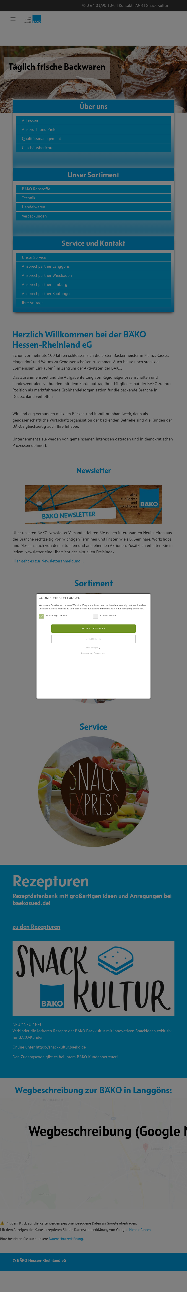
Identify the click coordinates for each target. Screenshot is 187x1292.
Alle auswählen (93, 628)
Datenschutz (100, 653)
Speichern (93, 639)
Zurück (9, 86)
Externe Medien (108, 615)
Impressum (86, 653)
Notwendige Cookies (56, 615)
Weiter (178, 86)
